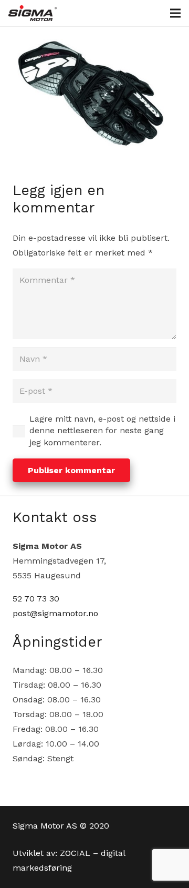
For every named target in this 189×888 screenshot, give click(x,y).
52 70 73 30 (36, 599)
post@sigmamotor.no (55, 613)
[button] (175, 13)
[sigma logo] (32, 13)
